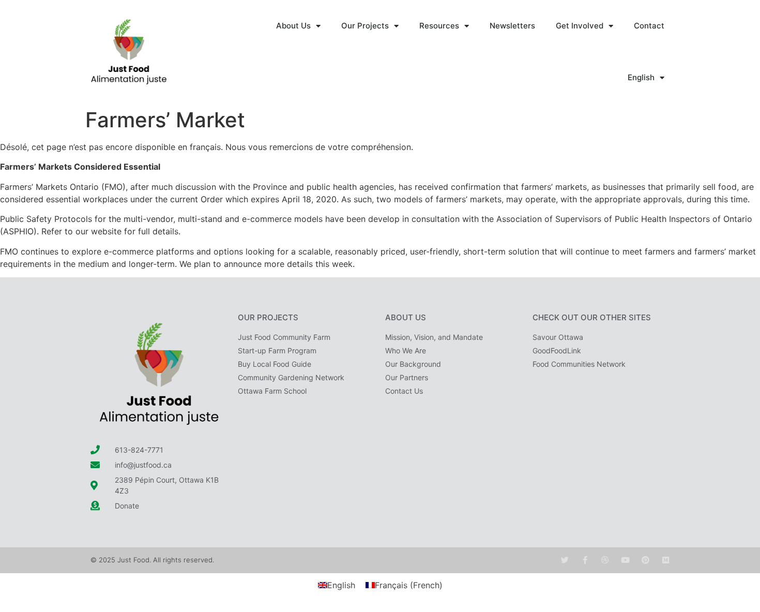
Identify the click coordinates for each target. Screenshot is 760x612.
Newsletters (512, 26)
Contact (649, 26)
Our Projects (365, 26)
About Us (293, 26)
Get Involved (579, 26)
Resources (439, 26)
